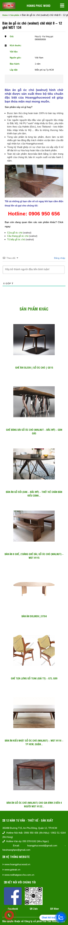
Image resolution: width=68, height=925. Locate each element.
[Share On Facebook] (28, 79)
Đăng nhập (59, 258)
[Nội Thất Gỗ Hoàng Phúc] (8, 5)
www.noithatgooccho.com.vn (19, 874)
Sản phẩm (14, 15)
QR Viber (54, 908)
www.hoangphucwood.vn (17, 864)
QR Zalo (34, 908)
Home (5, 15)
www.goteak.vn (12, 869)
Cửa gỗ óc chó (14, 232)
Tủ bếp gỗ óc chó (16, 239)
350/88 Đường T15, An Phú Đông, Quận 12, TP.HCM (29, 828)
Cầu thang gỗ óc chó (17, 236)
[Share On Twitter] (38, 79)
